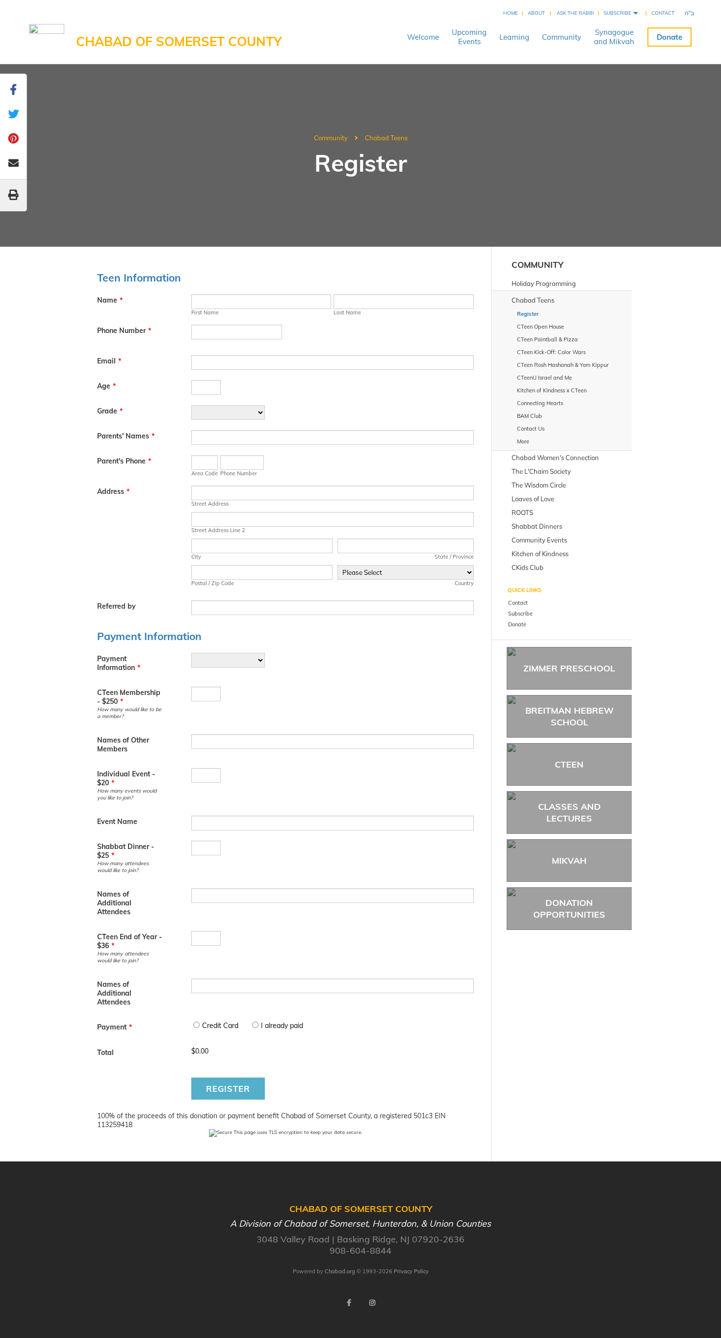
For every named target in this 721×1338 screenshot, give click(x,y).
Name (110, 300)
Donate (669, 37)
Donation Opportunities (569, 908)
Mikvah (569, 860)
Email (109, 361)
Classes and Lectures (569, 812)
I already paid (282, 1025)
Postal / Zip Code (212, 583)
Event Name (117, 821)
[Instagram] (372, 1302)
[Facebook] (348, 1302)
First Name (205, 312)
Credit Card (220, 1025)
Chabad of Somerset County (179, 41)
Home (510, 13)
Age (106, 386)
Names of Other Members (123, 744)
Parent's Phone (124, 461)
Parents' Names (125, 436)
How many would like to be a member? (129, 713)
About (536, 13)
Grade (110, 411)
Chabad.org (340, 1271)
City (196, 556)
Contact (662, 13)
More (523, 441)
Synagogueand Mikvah (614, 36)
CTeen (569, 764)
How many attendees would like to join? (123, 867)
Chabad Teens (386, 138)
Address (113, 491)
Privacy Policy (411, 1271)
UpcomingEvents (469, 36)
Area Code (204, 473)
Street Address (210, 503)
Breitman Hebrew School (569, 716)
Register (228, 1088)
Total (105, 1052)
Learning (514, 37)
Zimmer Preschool (569, 668)
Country (464, 583)
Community (561, 37)
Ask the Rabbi (575, 13)
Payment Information (118, 663)
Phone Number (124, 330)
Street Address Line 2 (218, 530)
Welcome (423, 37)
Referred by (116, 606)
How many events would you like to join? (126, 794)
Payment (114, 1027)
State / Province (454, 556)
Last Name (347, 312)
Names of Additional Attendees (114, 903)
